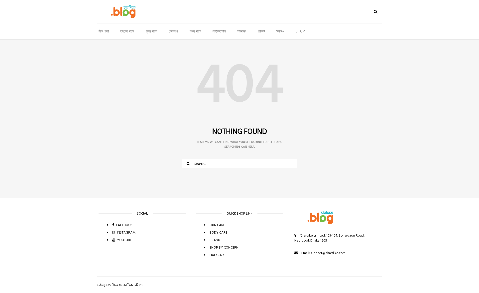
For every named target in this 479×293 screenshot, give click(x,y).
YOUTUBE (124, 240)
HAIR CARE (218, 255)
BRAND (215, 240)
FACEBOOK (124, 225)
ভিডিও (280, 31)
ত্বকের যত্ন (127, 31)
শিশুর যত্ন (195, 31)
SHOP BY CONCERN (224, 247)
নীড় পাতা (104, 31)
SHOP (300, 31)
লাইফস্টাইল (219, 31)
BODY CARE (218, 232)
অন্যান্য (241, 31)
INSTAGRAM (125, 232)
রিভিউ (261, 31)
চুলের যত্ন (151, 31)
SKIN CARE (217, 225)
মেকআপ (173, 31)
